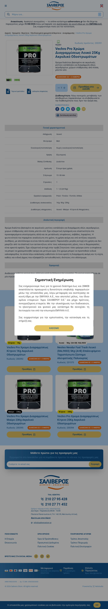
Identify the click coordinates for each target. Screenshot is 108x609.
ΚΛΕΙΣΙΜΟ (54, 328)
